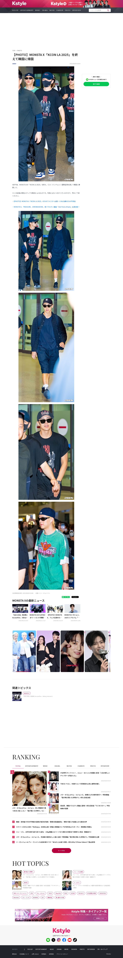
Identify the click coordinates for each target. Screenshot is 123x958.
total (18, 766)
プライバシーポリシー (62, 954)
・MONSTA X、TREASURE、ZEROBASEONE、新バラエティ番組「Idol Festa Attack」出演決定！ (46, 207)
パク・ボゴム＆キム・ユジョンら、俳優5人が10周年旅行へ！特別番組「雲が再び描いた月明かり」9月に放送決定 (84, 796)
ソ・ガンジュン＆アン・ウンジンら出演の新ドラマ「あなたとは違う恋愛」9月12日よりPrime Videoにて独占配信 (55, 842)
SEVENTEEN (103, 893)
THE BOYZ (81, 893)
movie (52, 10)
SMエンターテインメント (20, 893)
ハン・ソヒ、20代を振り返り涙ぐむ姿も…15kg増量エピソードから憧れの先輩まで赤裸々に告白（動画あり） (54, 832)
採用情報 (51, 954)
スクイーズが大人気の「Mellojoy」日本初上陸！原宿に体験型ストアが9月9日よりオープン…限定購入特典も (54, 827)
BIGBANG (35, 897)
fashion (60, 10)
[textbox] (100, 10)
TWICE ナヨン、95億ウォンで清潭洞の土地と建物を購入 (79, 784)
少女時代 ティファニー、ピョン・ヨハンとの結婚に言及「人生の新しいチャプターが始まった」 (85, 774)
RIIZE (65, 893)
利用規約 (44, 954)
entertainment (26, 10)
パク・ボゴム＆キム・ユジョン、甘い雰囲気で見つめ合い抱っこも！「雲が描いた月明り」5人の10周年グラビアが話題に (29, 809)
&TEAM (73, 893)
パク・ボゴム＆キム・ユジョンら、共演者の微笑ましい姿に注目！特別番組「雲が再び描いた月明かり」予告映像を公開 (57, 837)
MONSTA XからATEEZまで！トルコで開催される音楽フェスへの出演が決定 (37, 616)
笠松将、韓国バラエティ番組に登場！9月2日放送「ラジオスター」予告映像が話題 (85, 807)
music (37, 10)
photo (67, 10)
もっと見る (61, 850)
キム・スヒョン (41, 893)
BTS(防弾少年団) (91, 893)
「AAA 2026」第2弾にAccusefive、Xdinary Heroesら (20, 616)
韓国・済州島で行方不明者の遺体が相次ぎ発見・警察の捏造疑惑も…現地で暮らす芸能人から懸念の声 (51, 822)
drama (45, 10)
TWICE (50, 893)
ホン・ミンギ (25, 897)
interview (76, 10)
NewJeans (16, 897)
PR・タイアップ (102, 949)
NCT (43, 897)
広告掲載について (24, 954)
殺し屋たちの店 (60, 897)
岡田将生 (50, 897)
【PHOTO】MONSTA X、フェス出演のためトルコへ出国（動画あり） (54, 616)
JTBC (31, 893)
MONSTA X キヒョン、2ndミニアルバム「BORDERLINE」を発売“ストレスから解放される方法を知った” (72, 616)
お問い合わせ (35, 954)
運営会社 (14, 954)
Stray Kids (58, 893)
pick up (15, 10)
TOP (13, 50)
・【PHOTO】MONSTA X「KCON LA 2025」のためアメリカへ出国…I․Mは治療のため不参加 (44, 201)
